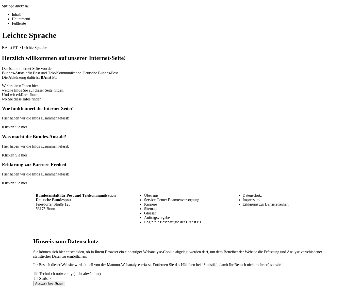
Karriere (150, 204)
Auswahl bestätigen (49, 283)
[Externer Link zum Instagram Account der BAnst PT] (247, 218)
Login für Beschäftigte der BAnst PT (173, 222)
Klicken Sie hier (14, 127)
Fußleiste (19, 23)
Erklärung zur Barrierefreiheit (265, 204)
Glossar (150, 213)
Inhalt (16, 14)
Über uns (151, 195)
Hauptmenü (21, 19)
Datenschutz (252, 195)
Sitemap (150, 209)
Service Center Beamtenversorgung (171, 200)
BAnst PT (10, 47)
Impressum (251, 200)
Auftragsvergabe (157, 217)
